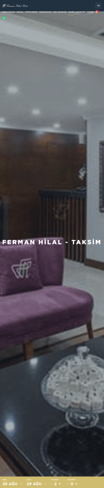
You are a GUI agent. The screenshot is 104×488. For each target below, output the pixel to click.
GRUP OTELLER (9, 12)
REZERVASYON (45, 12)
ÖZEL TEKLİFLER (59, 12)
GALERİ (71, 12)
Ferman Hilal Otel (15, 6)
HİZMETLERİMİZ (31, 12)
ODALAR (20, 12)
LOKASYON (80, 12)
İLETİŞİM (90, 12)
